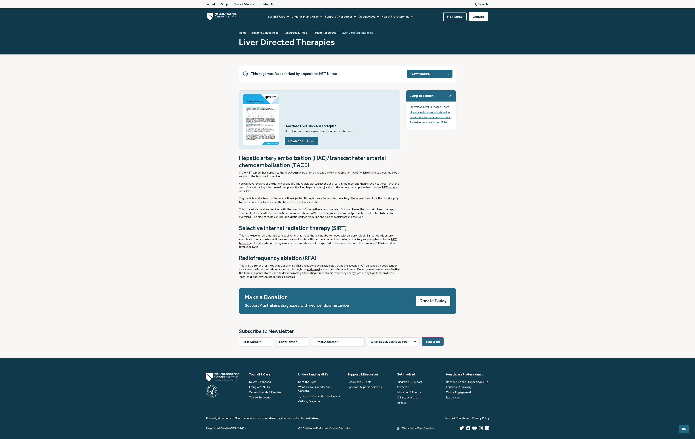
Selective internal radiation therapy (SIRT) (431, 117)
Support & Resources (339, 16)
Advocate (403, 387)
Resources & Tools (296, 32)
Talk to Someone (259, 397)
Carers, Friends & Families (265, 392)
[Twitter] (462, 428)
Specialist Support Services (365, 387)
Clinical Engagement (458, 392)
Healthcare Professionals (464, 374)
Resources (453, 397)
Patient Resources (324, 32)
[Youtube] (474, 428)
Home (243, 32)
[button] (450, 96)
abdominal (313, 269)
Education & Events (409, 392)
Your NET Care (275, 16)
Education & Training (458, 387)
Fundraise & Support (409, 382)
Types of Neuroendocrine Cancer (319, 396)
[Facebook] (468, 428)
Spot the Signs (307, 382)
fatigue (292, 217)
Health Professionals (395, 16)
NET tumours (390, 187)
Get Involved (367, 16)
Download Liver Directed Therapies (431, 107)
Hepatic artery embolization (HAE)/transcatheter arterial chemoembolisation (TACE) (431, 112)
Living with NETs (259, 387)
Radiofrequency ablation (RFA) (429, 122)
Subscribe (433, 341)
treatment (256, 265)
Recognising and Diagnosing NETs (467, 382)
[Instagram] (481, 428)
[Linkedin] (487, 428)
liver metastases (298, 235)
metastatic (275, 265)
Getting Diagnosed (310, 401)
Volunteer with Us (408, 397)
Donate (401, 402)
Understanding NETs (305, 16)
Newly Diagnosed (260, 382)
